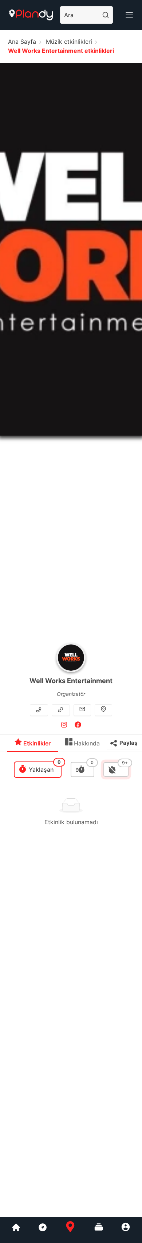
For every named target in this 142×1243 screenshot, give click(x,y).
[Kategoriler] (99, 1230)
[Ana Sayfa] (70, 1230)
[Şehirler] (16, 1230)
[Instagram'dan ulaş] (64, 725)
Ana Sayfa (22, 41)
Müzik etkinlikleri (69, 41)
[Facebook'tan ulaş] (78, 725)
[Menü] (129, 15)
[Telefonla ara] (39, 709)
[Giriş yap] (126, 1230)
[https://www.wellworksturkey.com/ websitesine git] (61, 709)
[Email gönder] (82, 709)
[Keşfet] (42, 1230)
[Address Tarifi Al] (103, 709)
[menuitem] (32, 745)
